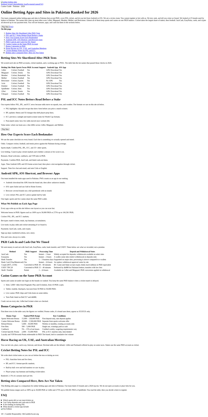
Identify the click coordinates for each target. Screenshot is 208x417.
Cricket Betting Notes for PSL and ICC (21, 51)
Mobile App (22, 4)
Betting (3, 4)
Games (36, 4)
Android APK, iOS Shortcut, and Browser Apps (24, 40)
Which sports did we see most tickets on (18, 400)
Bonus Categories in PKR (16, 46)
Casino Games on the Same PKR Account (22, 44)
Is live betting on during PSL (14, 405)
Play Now (5, 27)
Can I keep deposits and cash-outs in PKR (19, 402)
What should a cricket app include (16, 407)
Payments (30, 4)
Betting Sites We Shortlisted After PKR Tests (23, 33)
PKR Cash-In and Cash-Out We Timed (21, 42)
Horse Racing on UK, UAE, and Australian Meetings (26, 48)
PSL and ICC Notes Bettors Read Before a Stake (24, 35)
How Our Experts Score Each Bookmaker (22, 37)
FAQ (41, 4)
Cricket (9, 4)
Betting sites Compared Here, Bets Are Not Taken (25, 53)
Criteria (15, 4)
